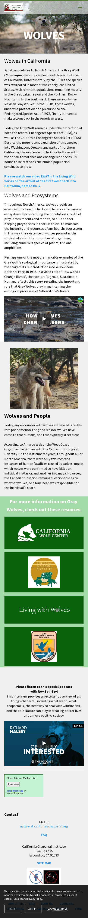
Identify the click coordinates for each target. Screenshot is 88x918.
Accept (32, 908)
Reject (13, 908)
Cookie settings (57, 908)
